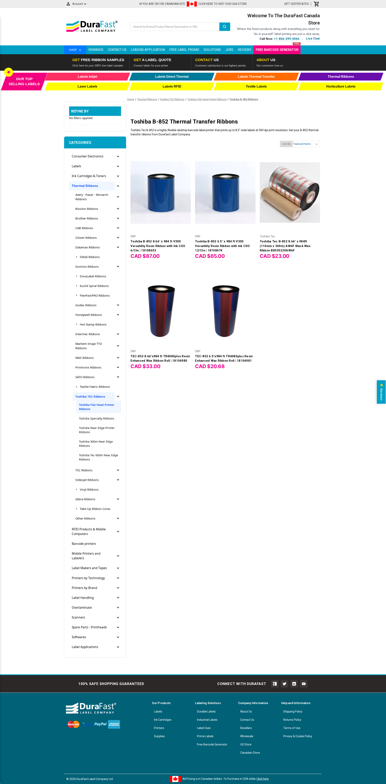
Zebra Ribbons (85, 499)
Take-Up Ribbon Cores (95, 509)
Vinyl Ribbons (89, 489)
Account (77, 3)
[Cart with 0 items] (317, 3)
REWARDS (95, 50)
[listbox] (306, 144)
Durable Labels (206, 711)
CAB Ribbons (84, 228)
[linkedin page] (294, 684)
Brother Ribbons (86, 218)
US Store (246, 744)
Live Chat (313, 38)
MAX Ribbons (84, 358)
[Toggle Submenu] (118, 156)
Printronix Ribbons (88, 367)
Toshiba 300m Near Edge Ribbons (96, 444)
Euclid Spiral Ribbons (94, 286)
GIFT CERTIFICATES (296, 3)
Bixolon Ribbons (86, 209)
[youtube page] (304, 684)
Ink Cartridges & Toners (89, 176)
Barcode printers (84, 544)
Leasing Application (148, 50)
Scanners (78, 617)
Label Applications (85, 647)
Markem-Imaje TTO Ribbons (88, 346)
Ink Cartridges (162, 719)
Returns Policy (292, 719)
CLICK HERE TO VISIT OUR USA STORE (222, 3)
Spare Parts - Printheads (89, 627)
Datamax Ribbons (87, 247)
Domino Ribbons (87, 266)
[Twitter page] (284, 684)
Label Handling (83, 598)
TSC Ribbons (83, 470)
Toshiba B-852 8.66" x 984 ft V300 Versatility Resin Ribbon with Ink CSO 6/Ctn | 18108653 (157, 246)
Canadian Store (250, 752)
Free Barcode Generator (277, 50)
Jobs (229, 50)
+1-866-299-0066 (286, 39)
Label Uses (204, 728)
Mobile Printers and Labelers (86, 555)
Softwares (79, 637)
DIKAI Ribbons (90, 257)
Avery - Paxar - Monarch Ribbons (91, 197)
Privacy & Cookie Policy (297, 736)
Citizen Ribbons (86, 238)
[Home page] (92, 31)
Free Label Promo (184, 50)
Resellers (246, 728)
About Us (246, 711)
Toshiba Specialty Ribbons (96, 418)
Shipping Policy (292, 711)
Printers (159, 728)
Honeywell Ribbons (88, 315)
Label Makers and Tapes (89, 568)
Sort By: (286, 143)
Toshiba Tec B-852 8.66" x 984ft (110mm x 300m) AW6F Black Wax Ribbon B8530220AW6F (285, 246)
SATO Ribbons (84, 377)
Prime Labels (205, 736)
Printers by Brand (84, 588)
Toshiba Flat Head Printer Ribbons (96, 407)
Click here (263, 778)
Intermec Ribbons (87, 334)
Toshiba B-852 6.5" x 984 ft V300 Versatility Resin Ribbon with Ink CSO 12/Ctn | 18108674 (222, 246)
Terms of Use (291, 728)
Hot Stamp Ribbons (93, 324)
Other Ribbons (85, 518)
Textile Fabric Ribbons (95, 387)
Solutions (212, 50)
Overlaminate (82, 607)
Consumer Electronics (87, 156)
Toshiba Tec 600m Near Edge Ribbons (98, 457)
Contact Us (117, 50)
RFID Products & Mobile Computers (89, 531)
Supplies (159, 736)
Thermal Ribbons (85, 186)
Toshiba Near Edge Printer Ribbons (97, 430)
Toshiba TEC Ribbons (90, 396)
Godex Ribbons (85, 305)
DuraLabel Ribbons (93, 276)
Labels (76, 166)
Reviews (244, 50)
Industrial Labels (207, 719)
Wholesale (246, 736)
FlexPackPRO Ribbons (95, 295)
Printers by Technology (88, 578)
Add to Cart (160, 195)
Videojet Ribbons (87, 480)
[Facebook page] (275, 684)
